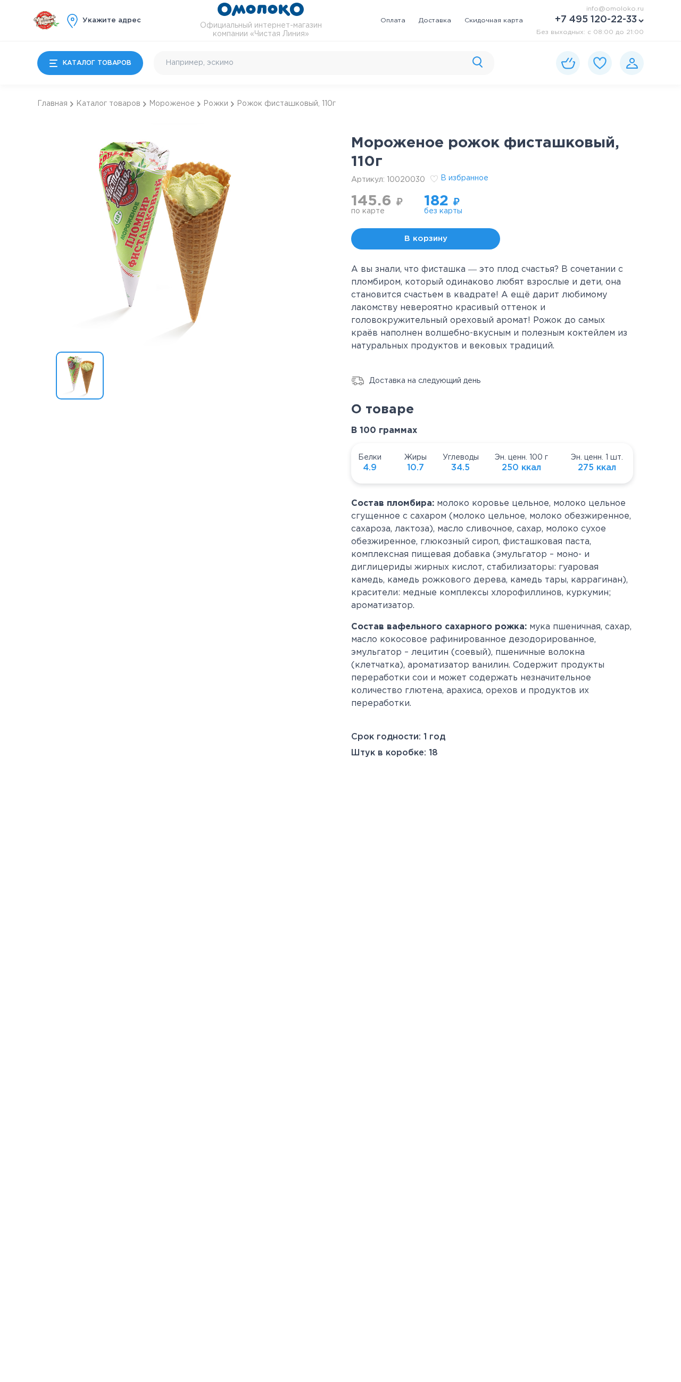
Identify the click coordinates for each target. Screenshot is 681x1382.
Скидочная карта (493, 20)
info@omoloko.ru (615, 9)
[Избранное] (600, 63)
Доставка (435, 20)
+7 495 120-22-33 (596, 19)
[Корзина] (568, 63)
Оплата (392, 20)
